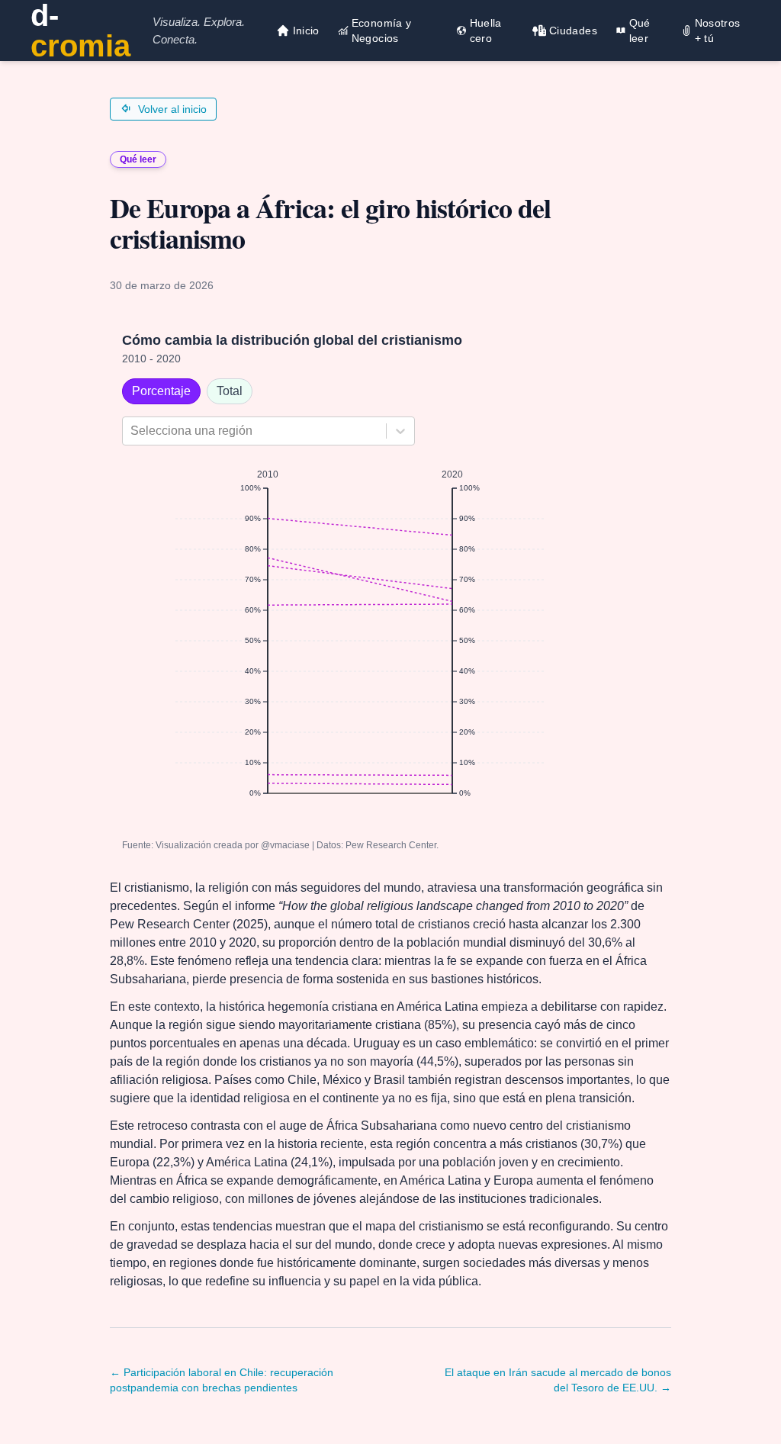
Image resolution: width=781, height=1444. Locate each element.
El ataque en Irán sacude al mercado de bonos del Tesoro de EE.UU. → (558, 1380)
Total (230, 390)
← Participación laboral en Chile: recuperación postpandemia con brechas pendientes (221, 1380)
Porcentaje (161, 390)
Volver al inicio (172, 109)
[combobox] (131, 431)
